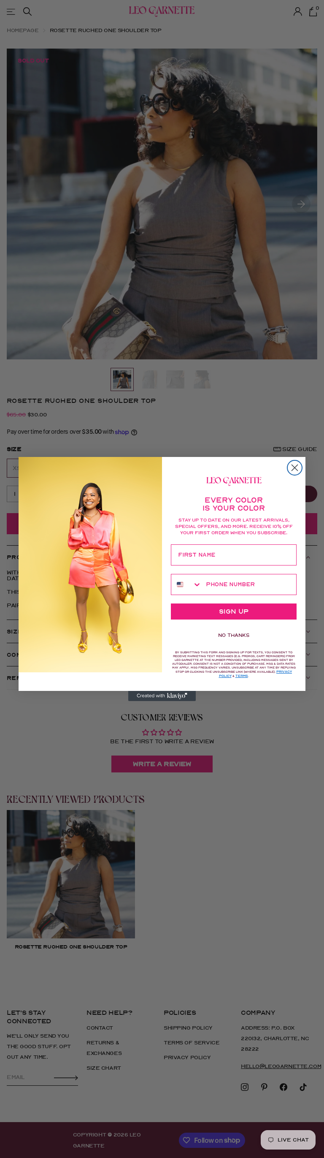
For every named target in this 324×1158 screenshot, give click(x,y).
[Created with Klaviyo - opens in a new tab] (162, 696)
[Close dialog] (294, 467)
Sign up (233, 611)
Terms (241, 676)
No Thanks (233, 635)
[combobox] (186, 584)
